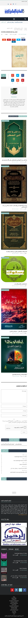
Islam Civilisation (23, 568)
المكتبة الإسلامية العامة (14, 609)
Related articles (22, 116)
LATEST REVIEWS (14, 440)
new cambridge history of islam (20, 560)
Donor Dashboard (14, 603)
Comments (4, 549)
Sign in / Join (24, 1)
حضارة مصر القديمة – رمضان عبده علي (15, 22)
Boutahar (23, 34)
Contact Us (14, 599)
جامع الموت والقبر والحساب (20, 284)
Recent (17, 549)
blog (14, 596)
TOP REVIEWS (4, 440)
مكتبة (14, 613)
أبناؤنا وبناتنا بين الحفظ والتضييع (19, 374)
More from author (13, 116)
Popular (11, 549)
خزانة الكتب (14, 612)
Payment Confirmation (14, 606)
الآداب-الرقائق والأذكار (5, 120)
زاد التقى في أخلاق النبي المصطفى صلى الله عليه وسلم (14, 160)
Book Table (14, 598)
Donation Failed (14, 602)
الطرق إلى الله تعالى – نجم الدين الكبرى (18, 331)
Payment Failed (14, 607)
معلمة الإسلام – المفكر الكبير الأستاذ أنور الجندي (11, 444)
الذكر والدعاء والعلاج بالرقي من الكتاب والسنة (16, 251)
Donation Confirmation (14, 600)
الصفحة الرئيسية (14, 608)
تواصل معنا (14, 611)
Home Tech (14, 604)
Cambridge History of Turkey (20, 553)
